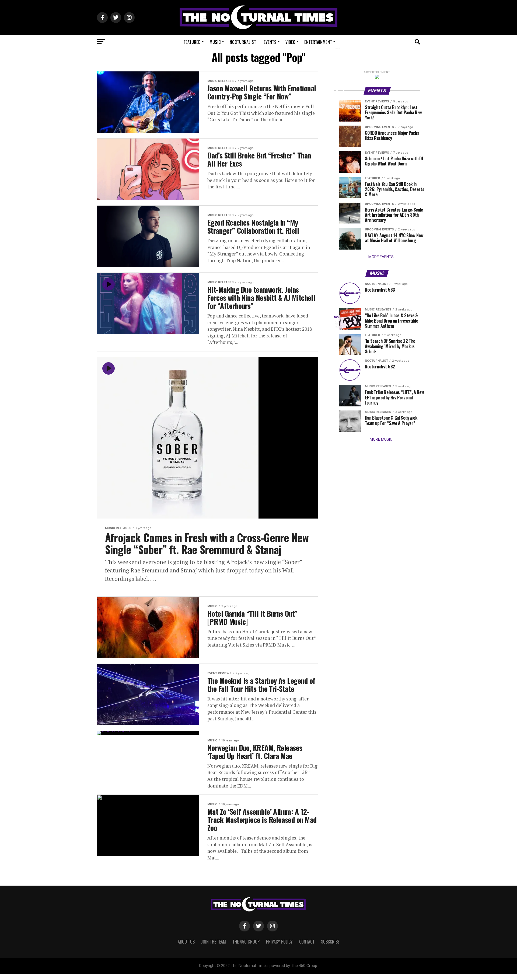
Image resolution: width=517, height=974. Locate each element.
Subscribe (330, 941)
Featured (192, 42)
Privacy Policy (279, 941)
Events (270, 42)
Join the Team (213, 941)
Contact (307, 941)
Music (215, 42)
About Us (186, 941)
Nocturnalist (243, 42)
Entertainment (318, 42)
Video (290, 42)
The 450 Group (246, 941)
